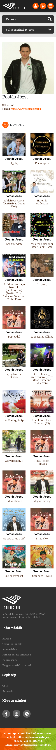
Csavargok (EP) (14, 460)
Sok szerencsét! (14, 575)
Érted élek (42, 538)
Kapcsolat (8, 690)
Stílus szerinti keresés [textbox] (20, 29)
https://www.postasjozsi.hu (26, 108)
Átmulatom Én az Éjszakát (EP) (42, 422)
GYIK (5, 685)
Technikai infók (12, 643)
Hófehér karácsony (42, 202)
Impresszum (9, 659)
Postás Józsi (14, 159)
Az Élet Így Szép (14, 420)
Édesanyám (42, 163)
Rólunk (6, 638)
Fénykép (42, 284)
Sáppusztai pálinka (42, 336)
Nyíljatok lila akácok (14, 375)
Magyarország (42, 501)
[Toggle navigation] (50, 6)
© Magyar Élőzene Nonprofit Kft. (36, 745)
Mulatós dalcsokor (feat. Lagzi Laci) (42, 245)
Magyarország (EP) (14, 538)
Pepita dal (14, 336)
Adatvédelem (9, 649)
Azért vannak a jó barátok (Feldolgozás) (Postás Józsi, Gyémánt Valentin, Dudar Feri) (14, 292)
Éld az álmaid (14, 501)
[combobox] (28, 30)
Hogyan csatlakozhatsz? (16, 665)
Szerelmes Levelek (42, 575)
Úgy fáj (14, 163)
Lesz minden (14, 244)
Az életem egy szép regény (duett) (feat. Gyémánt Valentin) (42, 378)
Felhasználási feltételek (16, 654)
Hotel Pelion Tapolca (42, 462)
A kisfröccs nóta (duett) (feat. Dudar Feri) (14, 203)
